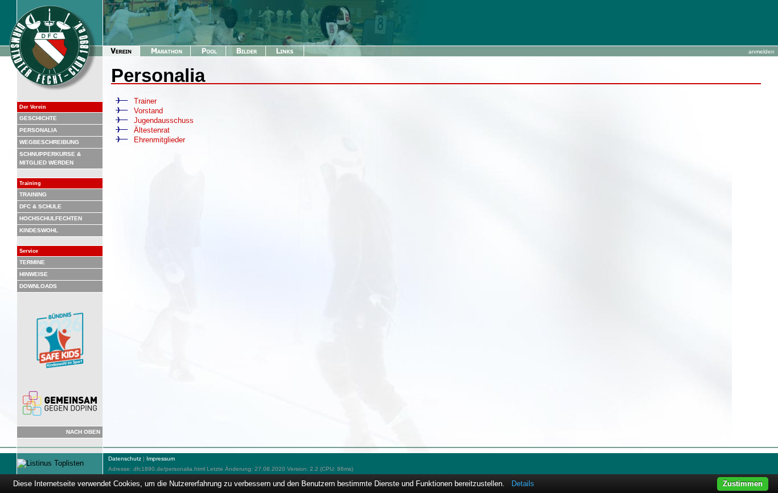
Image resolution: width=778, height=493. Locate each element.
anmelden (761, 51)
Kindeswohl (38, 230)
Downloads (38, 286)
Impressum (160, 458)
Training (33, 194)
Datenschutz (124, 458)
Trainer (145, 101)
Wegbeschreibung (49, 142)
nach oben (83, 432)
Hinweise (33, 274)
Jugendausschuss (164, 120)
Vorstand (148, 110)
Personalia (38, 130)
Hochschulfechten (50, 218)
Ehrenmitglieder (159, 139)
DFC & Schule (40, 206)
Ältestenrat (152, 130)
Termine (32, 262)
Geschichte (38, 118)
